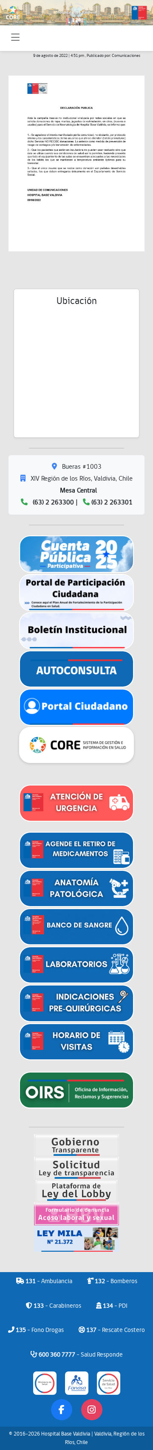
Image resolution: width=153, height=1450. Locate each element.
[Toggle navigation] (15, 38)
